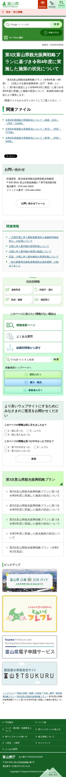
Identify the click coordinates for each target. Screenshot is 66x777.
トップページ (9, 693)
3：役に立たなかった (19, 434)
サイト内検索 (7, 24)
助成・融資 (16, 299)
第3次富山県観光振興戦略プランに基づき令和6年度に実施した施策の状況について (34, 493)
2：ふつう (35, 430)
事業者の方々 (35, 390)
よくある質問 (24, 336)
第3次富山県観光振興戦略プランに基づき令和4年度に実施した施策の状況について (34, 521)
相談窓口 (45, 299)
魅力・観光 (36, 382)
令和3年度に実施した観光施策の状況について (34, 535)
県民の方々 (35, 374)
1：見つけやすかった (19, 447)
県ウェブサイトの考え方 (49, 729)
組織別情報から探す (28, 347)
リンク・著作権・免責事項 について (18, 729)
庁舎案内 (9, 722)
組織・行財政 (35, 693)
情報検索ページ (25, 325)
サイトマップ (44, 743)
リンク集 (42, 722)
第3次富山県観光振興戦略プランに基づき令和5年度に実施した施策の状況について (34, 507)
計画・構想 (49, 693)
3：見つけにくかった (19, 450)
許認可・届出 (46, 289)
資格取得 (16, 289)
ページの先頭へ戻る (51, 772)
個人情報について (46, 736)
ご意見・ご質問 (12, 743)
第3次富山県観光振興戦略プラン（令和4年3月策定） (34, 549)
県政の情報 (22, 693)
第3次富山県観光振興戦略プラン (30, 479)
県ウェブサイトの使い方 (16, 736)
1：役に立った (15, 430)
